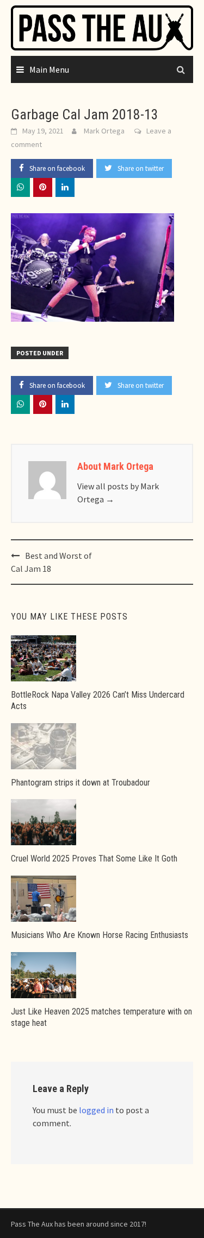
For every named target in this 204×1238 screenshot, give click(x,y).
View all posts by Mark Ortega (118, 493)
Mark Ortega (104, 131)
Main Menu (49, 69)
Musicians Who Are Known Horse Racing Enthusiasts (99, 935)
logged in (96, 1110)
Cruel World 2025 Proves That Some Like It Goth (94, 858)
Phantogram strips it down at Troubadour (80, 782)
